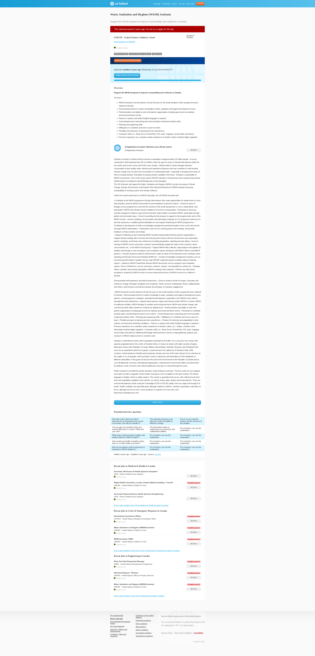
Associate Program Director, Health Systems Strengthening (138, 494)
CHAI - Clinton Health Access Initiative (128, 474)
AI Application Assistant (134, 150)
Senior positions (142, 630)
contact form (169, 625)
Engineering (157, 54)
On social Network (117, 626)
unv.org (158, 454)
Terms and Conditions (183, 633)
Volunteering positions (144, 636)
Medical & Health (121, 54)
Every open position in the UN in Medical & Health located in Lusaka (141, 505)
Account (182, 4)
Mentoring (166, 4)
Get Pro (200, 4)
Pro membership (116, 616)
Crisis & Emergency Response (139, 54)
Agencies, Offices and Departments (118, 630)
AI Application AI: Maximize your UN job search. (148, 147)
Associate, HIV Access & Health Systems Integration (136, 471)
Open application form (127, 75)
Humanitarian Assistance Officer (127, 516)
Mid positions (141, 627)
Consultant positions (143, 633)
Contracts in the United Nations (145, 616)
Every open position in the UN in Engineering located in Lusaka (139, 596)
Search (174, 4)
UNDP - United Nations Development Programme (133, 564)
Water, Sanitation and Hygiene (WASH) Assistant (134, 528)
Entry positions (141, 624)
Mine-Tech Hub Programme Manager (129, 561)
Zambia (125, 48)
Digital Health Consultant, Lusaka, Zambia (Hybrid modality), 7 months (143, 483)
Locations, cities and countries (118, 635)
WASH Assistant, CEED (123, 539)
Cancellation (198, 633)
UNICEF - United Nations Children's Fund (130, 485)
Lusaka (119, 48)
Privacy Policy (167, 633)
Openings (156, 4)
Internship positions (143, 620)
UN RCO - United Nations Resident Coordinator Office (135, 519)
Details (193, 150)
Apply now (157, 402)
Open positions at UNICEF (124, 42)
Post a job (190, 4)
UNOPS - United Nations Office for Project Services (134, 575)
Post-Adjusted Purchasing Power (120, 622)
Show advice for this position (127, 60)
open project (188, 625)
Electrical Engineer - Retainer (126, 573)
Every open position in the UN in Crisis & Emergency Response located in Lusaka (147, 551)
